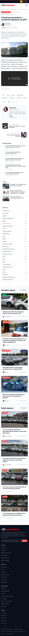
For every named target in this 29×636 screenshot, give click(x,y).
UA (21, 1)
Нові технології (14, 246)
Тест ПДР (3, 588)
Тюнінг (14, 269)
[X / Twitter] (14, 102)
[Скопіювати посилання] (16, 102)
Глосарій (3, 593)
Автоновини (4, 567)
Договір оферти (10, 631)
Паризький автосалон (14, 251)
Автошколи (3, 617)
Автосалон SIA (14, 210)
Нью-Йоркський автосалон (14, 249)
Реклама (3, 633)
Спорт (14, 261)
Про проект (3, 622)
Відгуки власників (5, 557)
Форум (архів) (4, 582)
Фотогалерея (4, 555)
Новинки (14, 241)
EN (26, 1)
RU (23, 1)
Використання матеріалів (19, 631)
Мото (14, 236)
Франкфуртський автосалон (14, 277)
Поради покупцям (5, 574)
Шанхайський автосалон (14, 279)
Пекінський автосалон (14, 254)
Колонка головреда (14, 231)
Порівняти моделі (5, 603)
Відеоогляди (4, 579)
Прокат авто (4, 620)
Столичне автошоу (14, 264)
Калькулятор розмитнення (7, 596)
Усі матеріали (23, 290)
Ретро (14, 259)
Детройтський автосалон (14, 218)
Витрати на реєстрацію (6, 601)
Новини (14, 238)
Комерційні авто (14, 233)
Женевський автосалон (14, 226)
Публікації (3, 572)
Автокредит (4, 598)
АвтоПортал (7, 88)
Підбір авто (3, 550)
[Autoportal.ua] (8, 5)
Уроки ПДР (14, 274)
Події (14, 256)
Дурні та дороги (6, 12)
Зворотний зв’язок (9, 633)
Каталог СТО (4, 615)
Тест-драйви (4, 577)
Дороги (14, 221)
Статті (2, 569)
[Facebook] (11, 102)
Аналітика (14, 215)
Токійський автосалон (14, 266)
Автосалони (4, 612)
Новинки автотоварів (14, 243)
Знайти (24, 540)
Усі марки (3, 547)
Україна (14, 272)
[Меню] (26, 5)
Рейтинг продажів (5, 560)
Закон (14, 228)
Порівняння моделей (6, 552)
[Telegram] (9, 102)
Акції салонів (14, 213)
